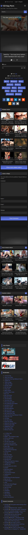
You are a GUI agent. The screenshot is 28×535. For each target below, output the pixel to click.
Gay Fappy (7, 435)
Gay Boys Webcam (9, 408)
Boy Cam (6, 393)
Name (2, 198)
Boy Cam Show (8, 395)
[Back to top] (23, 531)
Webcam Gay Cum (8, 429)
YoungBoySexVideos (9, 462)
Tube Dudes (7, 493)
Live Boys (6, 418)
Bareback (14, 81)
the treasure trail (8, 485)
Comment (3, 181)
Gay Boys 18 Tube (8, 405)
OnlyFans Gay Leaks (9, 424)
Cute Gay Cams (8, 400)
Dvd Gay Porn (7, 459)
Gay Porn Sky (7, 487)
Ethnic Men (7, 446)
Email (2, 204)
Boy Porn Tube (8, 397)
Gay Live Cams (8, 410)
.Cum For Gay (7, 375)
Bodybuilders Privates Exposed (12, 477)
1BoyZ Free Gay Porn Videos (11, 461)
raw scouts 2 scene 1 (15, 522)
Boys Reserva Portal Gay (10, 449)
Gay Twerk (7, 439)
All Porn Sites (7, 495)
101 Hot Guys (7, 387)
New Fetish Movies (9, 497)
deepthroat (22, 87)
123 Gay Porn (8, 6)
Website (3, 210)
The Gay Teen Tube (9, 441)
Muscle (14, 90)
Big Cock (10, 84)
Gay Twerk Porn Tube (9, 413)
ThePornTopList (8, 480)
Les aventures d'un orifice (10, 466)
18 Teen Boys (7, 451)
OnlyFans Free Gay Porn (10, 423)
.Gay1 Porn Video (8, 377)
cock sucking (7, 87)
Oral (21, 90)
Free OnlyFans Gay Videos (10, 403)
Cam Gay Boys (8, 398)
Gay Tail (6, 453)
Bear (7, 81)
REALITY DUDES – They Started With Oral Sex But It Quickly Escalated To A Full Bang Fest (13, 514)
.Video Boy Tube (8, 383)
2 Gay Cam (7, 388)
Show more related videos (14, 167)
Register (21, 1)
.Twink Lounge (7, 382)
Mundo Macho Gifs (8, 448)
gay (16, 73)
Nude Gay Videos (8, 421)
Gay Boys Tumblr (8, 406)
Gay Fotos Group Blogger (10, 484)
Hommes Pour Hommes (10, 443)
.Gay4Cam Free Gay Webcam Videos (13, 379)
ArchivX (6, 475)
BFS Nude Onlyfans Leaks (10, 444)
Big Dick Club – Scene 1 (16, 507)
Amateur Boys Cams (9, 392)
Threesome (10, 94)
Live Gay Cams (8, 419)
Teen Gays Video (8, 428)
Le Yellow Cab (7, 433)
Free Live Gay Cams (9, 401)
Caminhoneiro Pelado (9, 472)
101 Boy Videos (8, 385)
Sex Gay (6, 489)
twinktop (19, 94)
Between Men (7, 471)
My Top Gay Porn (8, 456)
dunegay (6, 504)
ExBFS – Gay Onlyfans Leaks (11, 436)
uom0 (5, 482)
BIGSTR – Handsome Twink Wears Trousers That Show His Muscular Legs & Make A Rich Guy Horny (14, 519)
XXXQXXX (7, 490)
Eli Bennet (20, 78)
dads (15, 87)
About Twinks (7, 390)
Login (16, 1)
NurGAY (6, 467)
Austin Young (13, 78)
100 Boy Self (7, 464)
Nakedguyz (7, 492)
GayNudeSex (7, 474)
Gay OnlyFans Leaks (9, 411)
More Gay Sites (8, 454)
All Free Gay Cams (9, 438)
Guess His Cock (8, 416)
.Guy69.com (7, 380)
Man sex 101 (7, 479)
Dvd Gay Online (8, 457)
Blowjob (18, 84)
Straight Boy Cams (8, 426)
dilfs (8, 90)
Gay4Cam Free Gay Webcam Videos (13, 415)
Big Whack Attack (8, 469)
